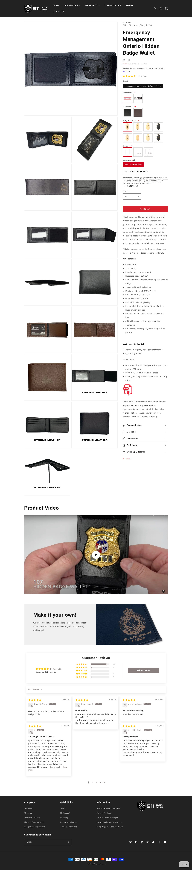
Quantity (126, 191)
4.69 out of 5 (56, 669)
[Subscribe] (68, 842)
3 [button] (96, 782)
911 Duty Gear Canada (98, 864)
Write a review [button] (143, 670)
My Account (65, 813)
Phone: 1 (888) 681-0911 (34, 822)
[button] (155, 8)
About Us (28, 813)
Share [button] (128, 459)
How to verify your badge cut (109, 808)
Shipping (126, 64)
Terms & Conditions (68, 827)
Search (63, 808)
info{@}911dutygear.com (34, 827)
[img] (34, 700)
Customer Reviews (32, 817)
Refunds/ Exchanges (68, 822)
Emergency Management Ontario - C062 (143, 86)
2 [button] (92, 782)
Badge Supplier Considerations (110, 827)
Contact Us (28, 808)
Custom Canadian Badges (107, 817)
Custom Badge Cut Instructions (110, 822)
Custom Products (104, 813)
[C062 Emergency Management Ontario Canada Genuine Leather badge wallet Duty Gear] (127, 395)
